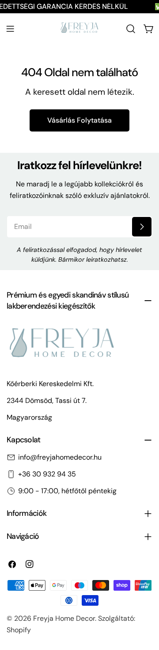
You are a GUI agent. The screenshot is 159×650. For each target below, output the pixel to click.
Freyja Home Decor (64, 618)
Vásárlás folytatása (79, 120)
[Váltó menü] (10, 29)
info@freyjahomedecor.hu (60, 457)
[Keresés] (131, 29)
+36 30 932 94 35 (47, 474)
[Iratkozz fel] (141, 226)
